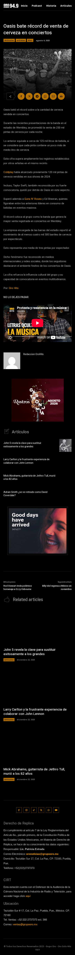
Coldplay (8, 172)
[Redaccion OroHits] (11, 360)
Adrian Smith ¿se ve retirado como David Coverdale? (25, 493)
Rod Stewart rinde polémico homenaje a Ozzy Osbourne (17, 587)
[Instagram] (26, 810)
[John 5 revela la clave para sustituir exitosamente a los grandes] (65, 445)
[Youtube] (56, 810)
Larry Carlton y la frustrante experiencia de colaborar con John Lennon (26, 461)
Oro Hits (13, 288)
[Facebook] (21, 96)
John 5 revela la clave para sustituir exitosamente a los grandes (22, 444)
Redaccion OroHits (33, 354)
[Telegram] (37, 96)
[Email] (53, 96)
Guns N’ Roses (33, 199)
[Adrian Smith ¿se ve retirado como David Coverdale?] (65, 494)
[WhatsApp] (45, 96)
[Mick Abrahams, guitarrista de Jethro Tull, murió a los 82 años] (65, 478)
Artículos (9, 40)
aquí (28, 896)
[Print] (61, 96)
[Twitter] (29, 96)
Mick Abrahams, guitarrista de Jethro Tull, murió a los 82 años (29, 477)
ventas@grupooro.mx (25, 924)
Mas (30, 40)
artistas (21, 40)
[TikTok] (34, 810)
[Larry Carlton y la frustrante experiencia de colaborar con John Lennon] (65, 461)
